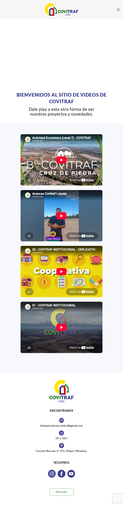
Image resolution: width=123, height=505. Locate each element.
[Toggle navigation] (100, 9)
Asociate (61, 491)
